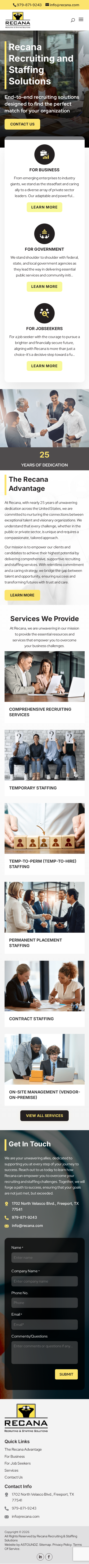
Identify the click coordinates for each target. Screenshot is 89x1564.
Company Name (25, 1271)
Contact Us (22, 124)
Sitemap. (45, 1545)
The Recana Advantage (23, 1449)
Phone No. (19, 1293)
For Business (15, 1456)
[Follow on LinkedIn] (40, 1557)
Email (16, 1314)
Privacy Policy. (62, 1545)
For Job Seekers (18, 1463)
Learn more (22, 595)
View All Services (44, 1115)
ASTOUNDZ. (30, 1545)
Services (11, 1470)
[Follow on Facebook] (48, 1557)
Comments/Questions (29, 1336)
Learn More (44, 207)
